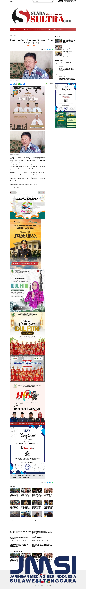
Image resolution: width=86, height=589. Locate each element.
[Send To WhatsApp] (52, 49)
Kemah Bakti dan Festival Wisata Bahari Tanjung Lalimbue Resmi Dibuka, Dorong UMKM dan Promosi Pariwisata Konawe (37, 519)
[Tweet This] (47, 49)
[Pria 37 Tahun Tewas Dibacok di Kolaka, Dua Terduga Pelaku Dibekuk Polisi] (37, 490)
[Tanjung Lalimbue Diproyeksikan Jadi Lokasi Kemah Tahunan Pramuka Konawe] (26, 502)
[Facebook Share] (45, 49)
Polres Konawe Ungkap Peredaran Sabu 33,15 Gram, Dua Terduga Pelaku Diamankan (36, 507)
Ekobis (38, 29)
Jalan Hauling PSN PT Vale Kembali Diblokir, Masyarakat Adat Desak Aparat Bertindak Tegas (48, 519)
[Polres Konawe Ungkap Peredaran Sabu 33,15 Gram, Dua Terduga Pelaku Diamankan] (37, 502)
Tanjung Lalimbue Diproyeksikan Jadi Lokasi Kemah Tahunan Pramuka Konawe (25, 507)
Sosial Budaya (60, 29)
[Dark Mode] (75, 1)
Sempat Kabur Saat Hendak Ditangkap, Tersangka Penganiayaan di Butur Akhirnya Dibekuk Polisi (69, 53)
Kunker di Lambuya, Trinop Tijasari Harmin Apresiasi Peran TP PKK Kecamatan (67, 75)
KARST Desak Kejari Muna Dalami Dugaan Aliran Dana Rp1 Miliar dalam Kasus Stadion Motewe (14, 495)
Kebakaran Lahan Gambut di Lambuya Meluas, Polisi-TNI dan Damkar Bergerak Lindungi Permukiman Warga (14, 519)
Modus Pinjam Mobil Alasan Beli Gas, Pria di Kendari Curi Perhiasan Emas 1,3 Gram (25, 495)
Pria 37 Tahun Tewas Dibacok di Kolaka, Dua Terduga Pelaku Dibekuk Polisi (37, 495)
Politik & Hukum (32, 29)
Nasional (15, 29)
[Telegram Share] (50, 49)
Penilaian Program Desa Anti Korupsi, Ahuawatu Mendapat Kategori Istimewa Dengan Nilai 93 (66, 69)
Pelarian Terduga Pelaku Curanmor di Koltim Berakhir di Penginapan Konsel (48, 507)
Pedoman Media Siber (69, 1)
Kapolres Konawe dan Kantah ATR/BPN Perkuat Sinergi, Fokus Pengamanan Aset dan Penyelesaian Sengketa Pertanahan (48, 495)
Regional (26, 29)
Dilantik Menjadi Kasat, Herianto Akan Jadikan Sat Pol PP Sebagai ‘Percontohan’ (67, 79)
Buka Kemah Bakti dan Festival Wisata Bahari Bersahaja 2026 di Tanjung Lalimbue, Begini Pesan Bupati (25, 519)
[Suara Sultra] (43, 15)
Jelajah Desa (43, 29)
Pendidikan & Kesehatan (52, 29)
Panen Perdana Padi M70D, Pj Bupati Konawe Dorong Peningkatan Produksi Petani (66, 64)
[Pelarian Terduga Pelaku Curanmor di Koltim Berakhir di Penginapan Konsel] (48, 502)
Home (11, 29)
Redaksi (60, 1)
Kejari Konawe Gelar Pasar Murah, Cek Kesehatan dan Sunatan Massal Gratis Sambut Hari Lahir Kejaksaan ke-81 (14, 507)
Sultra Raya (21, 29)
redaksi (27, 45)
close (44, 551)
